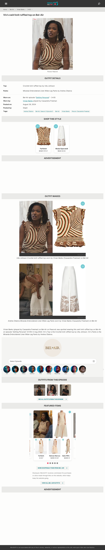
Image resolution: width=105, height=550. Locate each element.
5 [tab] (57, 463)
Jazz (65, 373)
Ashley (49, 373)
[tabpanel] (52, 435)
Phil (40, 373)
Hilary (23, 373)
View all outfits (51, 483)
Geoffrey (57, 373)
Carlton (32, 373)
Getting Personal (42, 97)
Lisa (74, 373)
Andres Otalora (28, 111)
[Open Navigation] (6, 3)
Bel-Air (12, 9)
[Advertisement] (52, 177)
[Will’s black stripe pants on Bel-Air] (65, 390)
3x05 (29, 9)
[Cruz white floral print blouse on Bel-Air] (52, 390)
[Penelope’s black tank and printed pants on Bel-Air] (39, 390)
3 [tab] (52, 463)
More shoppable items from (51, 468)
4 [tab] (55, 463)
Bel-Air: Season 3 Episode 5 (44, 111)
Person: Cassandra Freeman (80, 111)
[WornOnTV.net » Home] (52, 3)
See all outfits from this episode (50, 399)
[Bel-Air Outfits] (53, 348)
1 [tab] (48, 463)
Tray (82, 373)
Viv (15, 373)
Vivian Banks (21, 9)
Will (7, 373)
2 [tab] (50, 463)
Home (5, 9)
